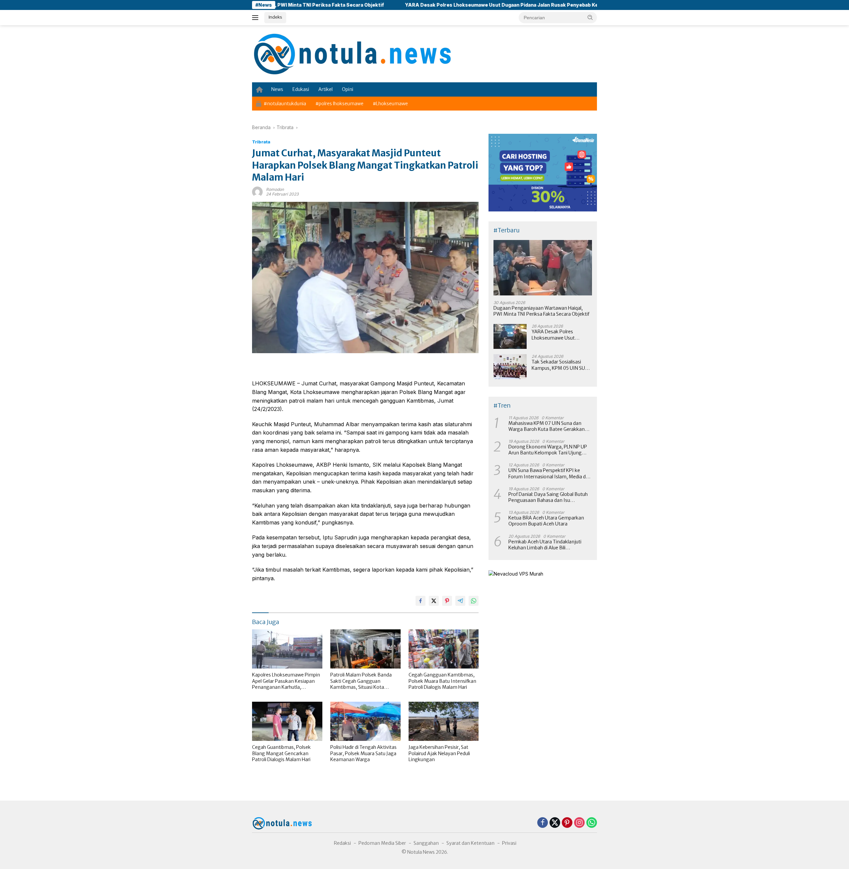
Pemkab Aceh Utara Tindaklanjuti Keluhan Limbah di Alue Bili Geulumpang (544, 545)
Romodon (275, 189)
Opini (347, 89)
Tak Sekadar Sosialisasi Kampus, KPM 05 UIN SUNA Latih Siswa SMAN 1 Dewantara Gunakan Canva (562, 365)
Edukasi (301, 89)
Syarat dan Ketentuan (470, 843)
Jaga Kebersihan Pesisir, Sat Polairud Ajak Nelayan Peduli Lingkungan (439, 753)
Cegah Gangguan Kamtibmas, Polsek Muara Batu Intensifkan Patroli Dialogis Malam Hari (442, 681)
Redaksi (342, 843)
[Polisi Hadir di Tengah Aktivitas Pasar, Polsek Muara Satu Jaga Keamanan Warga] (365, 721)
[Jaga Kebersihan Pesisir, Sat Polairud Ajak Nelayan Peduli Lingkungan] (444, 721)
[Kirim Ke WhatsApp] (474, 601)
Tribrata (261, 141)
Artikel (325, 89)
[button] (590, 17)
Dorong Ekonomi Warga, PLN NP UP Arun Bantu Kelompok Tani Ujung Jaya (547, 450)
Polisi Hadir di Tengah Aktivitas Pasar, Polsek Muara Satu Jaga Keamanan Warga (363, 753)
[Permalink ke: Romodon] (257, 191)
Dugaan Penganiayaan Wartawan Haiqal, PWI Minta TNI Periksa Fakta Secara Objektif (541, 311)
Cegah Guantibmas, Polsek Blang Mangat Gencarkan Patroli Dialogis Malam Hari (281, 753)
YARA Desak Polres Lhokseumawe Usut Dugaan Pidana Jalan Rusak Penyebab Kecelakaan (463, 5)
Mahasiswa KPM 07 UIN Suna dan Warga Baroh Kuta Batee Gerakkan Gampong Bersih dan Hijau (546, 426)
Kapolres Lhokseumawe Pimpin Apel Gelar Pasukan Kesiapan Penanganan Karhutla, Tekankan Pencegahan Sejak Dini (286, 681)
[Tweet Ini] (434, 601)
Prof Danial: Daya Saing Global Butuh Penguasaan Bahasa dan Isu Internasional (548, 497)
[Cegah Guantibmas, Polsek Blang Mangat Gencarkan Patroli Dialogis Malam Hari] (287, 721)
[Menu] (256, 17)
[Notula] (351, 53)
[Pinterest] (567, 823)
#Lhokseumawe (390, 104)
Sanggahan (426, 843)
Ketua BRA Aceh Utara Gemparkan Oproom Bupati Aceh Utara (546, 521)
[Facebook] (542, 823)
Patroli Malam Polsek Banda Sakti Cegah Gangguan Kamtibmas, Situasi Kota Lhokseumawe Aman (361, 681)
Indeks (275, 17)
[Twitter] (555, 823)
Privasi (509, 843)
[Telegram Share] (460, 601)
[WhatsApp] (591, 823)
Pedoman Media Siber (382, 843)
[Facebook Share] (420, 601)
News (277, 89)
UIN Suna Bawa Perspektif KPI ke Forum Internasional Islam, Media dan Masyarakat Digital (549, 473)
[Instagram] (579, 823)
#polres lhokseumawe (339, 104)
